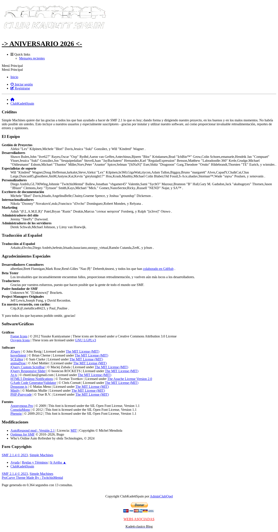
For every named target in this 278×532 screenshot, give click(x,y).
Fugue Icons (18, 336)
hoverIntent (18, 355)
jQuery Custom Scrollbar (27, 367)
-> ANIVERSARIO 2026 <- (42, 44)
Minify (15, 390)
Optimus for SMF (22, 434)
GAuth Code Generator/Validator (33, 383)
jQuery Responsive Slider (28, 371)
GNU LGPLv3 (85, 340)
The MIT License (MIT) (82, 351)
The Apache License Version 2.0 (129, 379)
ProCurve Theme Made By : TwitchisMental (32, 477)
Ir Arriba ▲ (58, 462)
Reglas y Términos (35, 462)
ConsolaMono (20, 409)
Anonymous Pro (21, 406)
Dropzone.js (18, 386)
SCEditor (16, 359)
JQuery (15, 351)
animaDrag (18, 363)
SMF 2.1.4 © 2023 (15, 455)
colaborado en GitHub (158, 269)
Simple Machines (41, 455)
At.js (13, 375)
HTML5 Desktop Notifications (31, 379)
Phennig (16, 413)
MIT (74, 430)
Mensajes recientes (32, 58)
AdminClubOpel (161, 496)
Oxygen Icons (20, 340)
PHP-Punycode (21, 394)
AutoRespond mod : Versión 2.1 (32, 430)
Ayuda (15, 462)
